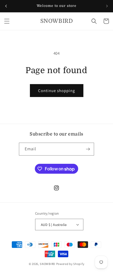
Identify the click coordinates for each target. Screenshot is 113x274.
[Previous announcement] (6, 6)
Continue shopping (56, 90)
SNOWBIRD (47, 264)
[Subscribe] (88, 149)
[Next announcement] (107, 6)
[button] (7, 21)
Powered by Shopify (70, 264)
